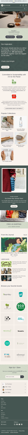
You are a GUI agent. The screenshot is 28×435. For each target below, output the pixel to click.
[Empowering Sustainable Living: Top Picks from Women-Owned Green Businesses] (6, 271)
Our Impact (3, 414)
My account (3, 407)
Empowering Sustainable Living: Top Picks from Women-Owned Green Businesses (19, 270)
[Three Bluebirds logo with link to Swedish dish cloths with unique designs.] (7, 355)
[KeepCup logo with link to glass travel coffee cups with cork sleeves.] (21, 294)
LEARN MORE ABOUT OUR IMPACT (14, 108)
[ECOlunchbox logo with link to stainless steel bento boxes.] (7, 331)
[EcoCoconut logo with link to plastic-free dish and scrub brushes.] (7, 319)
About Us (3, 412)
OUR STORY (5, 67)
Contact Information (14, 432)
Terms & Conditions (5, 432)
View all (25, 234)
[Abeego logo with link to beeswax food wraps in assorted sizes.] (21, 355)
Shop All (19, 36)
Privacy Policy (22, 430)
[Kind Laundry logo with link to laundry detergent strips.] (21, 319)
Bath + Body (3, 402)
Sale (2, 406)
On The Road (3, 404)
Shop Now (14, 206)
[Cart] (23, 5)
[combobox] (14, 8)
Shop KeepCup (10, 36)
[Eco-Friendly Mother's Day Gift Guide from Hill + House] (14, 244)
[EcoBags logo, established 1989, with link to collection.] (21, 306)
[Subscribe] (22, 376)
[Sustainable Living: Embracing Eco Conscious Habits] (6, 278)
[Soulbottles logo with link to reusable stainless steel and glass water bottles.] (7, 343)
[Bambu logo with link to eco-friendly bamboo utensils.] (7, 294)
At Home (2, 401)
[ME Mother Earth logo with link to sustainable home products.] (7, 306)
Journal (2, 416)
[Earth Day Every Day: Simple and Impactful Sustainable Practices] (6, 264)
